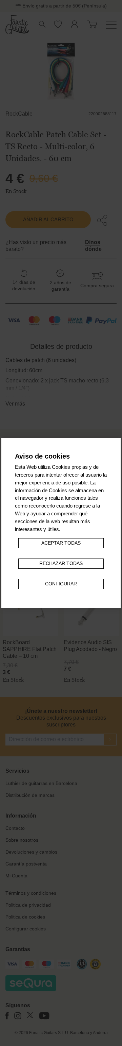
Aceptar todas (61, 543)
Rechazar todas (61, 563)
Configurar (61, 583)
